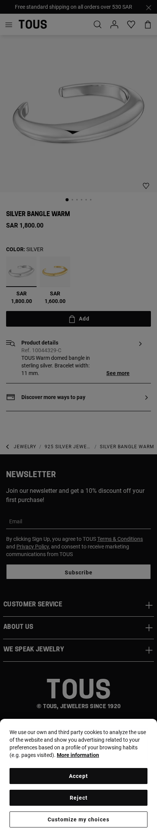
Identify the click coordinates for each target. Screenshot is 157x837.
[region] (78, 778)
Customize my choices (78, 819)
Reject (79, 798)
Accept (78, 776)
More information (78, 755)
